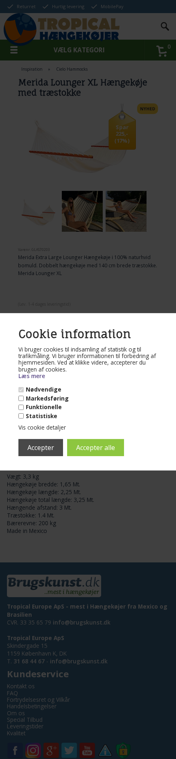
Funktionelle (44, 407)
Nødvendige (43, 389)
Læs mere (31, 376)
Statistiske (41, 416)
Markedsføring (47, 398)
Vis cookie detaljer (42, 427)
